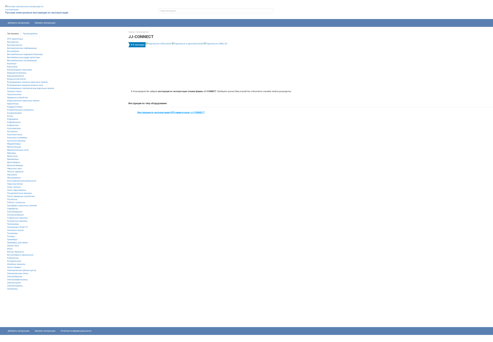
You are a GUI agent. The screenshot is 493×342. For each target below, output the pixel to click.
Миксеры (11, 153)
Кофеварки (12, 119)
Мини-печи (12, 156)
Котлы (10, 116)
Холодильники (14, 261)
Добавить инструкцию (19, 23)
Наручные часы (14, 168)
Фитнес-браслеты (15, 252)
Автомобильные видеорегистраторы (25, 54)
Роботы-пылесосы (16, 202)
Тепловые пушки (15, 230)
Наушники (12, 174)
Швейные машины (16, 264)
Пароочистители (15, 184)
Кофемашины (14, 122)
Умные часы (13, 245)
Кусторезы (12, 131)
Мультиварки (13, 162)
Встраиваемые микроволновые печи (25, 85)
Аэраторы (12, 63)
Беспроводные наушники (19, 70)
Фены (10, 248)
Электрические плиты (17, 273)
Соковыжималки (15, 215)
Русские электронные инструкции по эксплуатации (36, 12)
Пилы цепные (14, 187)
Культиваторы (14, 128)
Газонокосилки (14, 94)
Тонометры (12, 233)
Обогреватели (14, 178)
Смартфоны (12, 208)
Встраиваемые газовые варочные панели (27, 82)
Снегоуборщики (14, 211)
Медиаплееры (14, 144)
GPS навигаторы (15, 39)
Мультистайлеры (15, 165)
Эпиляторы (12, 289)
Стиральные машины (17, 218)
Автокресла (12, 42)
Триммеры (12, 239)
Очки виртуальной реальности (21, 181)
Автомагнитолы (14, 45)
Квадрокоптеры (15, 107)
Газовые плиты (14, 91)
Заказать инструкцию (45, 23)
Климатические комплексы (20, 110)
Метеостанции (14, 147)
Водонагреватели (15, 76)
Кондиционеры (14, 113)
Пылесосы (12, 199)
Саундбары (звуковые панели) (22, 205)
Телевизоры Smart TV (17, 227)
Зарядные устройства (17, 97)
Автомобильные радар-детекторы (23, 57)
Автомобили (13, 51)
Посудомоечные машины (19, 193)
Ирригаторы (13, 103)
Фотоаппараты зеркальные (20, 255)
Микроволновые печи (18, 150)
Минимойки (12, 159)
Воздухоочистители (16, 79)
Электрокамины (15, 286)
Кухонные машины (16, 141)
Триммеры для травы (17, 242)
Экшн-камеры (14, 267)
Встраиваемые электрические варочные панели (30, 88)
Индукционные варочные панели (23, 100)
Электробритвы (14, 276)
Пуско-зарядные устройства (20, 196)
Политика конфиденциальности (76, 331)
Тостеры (11, 236)
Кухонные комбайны (17, 137)
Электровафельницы (17, 279)
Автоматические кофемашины (22, 48)
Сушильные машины (17, 221)
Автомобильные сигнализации (22, 60)
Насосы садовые (15, 171)
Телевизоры (13, 224)
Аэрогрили (12, 66)
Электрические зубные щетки (21, 270)
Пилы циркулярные (16, 190)
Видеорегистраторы (16, 73)
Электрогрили (14, 282)
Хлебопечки (13, 258)
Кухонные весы (14, 134)
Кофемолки (12, 125)
